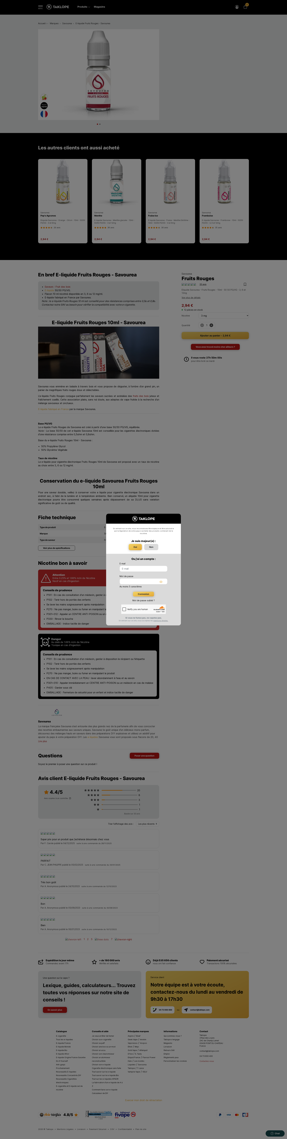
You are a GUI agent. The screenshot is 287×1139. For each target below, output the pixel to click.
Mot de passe (126, 576)
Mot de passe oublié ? (143, 600)
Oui (135, 547)
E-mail (122, 563)
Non (151, 547)
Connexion (143, 594)
